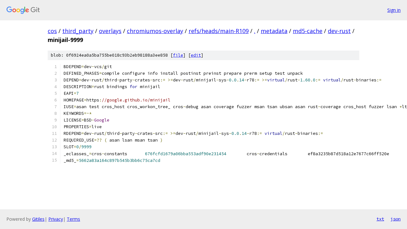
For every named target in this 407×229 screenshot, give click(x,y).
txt (380, 219)
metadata (274, 31)
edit (196, 55)
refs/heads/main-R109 (219, 31)
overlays (110, 31)
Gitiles (38, 219)
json (395, 219)
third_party (77, 31)
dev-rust (339, 31)
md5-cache (307, 31)
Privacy (55, 219)
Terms (73, 219)
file (178, 55)
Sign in (394, 10)
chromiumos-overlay (155, 31)
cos (52, 31)
